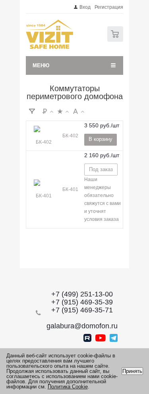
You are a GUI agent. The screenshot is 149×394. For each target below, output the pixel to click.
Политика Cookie (68, 387)
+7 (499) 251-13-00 (82, 294)
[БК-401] (44, 189)
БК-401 (70, 189)
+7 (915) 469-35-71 (82, 310)
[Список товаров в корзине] (116, 40)
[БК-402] (44, 136)
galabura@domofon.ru (82, 326)
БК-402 (70, 135)
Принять (132, 371)
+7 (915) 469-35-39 (82, 302)
